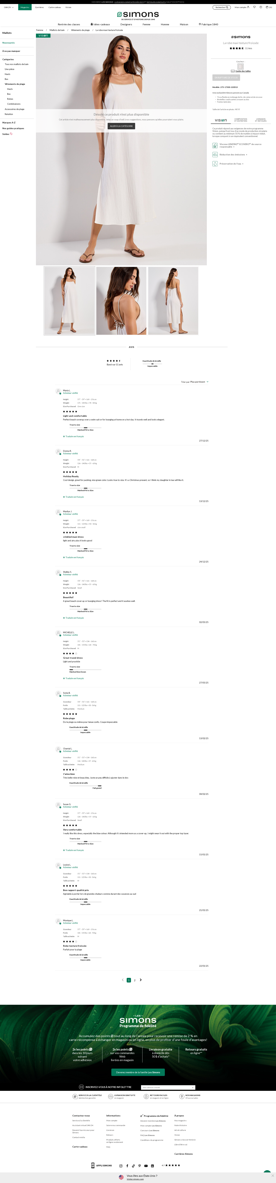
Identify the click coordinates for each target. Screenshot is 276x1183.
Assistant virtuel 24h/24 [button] (82, 1125)
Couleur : (240, 61)
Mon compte (240, 7)
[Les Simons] (138, 1019)
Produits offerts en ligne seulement (114, 1141)
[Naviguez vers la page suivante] (140, 980)
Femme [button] (146, 24)
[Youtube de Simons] (146, 1166)
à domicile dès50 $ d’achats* (160, 1053)
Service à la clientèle (81, 1120)
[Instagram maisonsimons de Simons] (121, 1166)
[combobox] (194, 382)
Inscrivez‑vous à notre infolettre (108, 1087)
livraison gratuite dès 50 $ (129, 2)
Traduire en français (74, 436)
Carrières (39, 7)
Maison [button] (184, 24)
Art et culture (180, 1130)
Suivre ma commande (115, 1125)
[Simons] (241, 37)
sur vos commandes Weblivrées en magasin (122, 1055)
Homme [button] (165, 24)
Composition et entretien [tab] (240, 120)
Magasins (25, 7)
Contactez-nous (81, 1115)
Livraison (110, 1130)
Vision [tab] (221, 120)
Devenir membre (153, 1121)
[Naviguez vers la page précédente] (122, 980)
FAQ (108, 1147)
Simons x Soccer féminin (185, 1140)
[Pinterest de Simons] (139, 1166)
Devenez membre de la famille (138, 1072)
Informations (113, 1115)
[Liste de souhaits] (254, 7)
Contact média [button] (78, 1137)
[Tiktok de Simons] (133, 1166)
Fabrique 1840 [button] (210, 24)
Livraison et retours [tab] (260, 120)
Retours (109, 1135)
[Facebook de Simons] (127, 1166)
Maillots (7, 32)
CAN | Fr (7, 7)
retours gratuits (156, 2)
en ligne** (196, 1051)
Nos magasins (180, 1120)
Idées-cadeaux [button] (101, 24)
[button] (222, 8)
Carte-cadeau (55, 7)
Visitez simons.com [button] (135, 1179)
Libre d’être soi (180, 1144)
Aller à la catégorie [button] (121, 126)
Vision (68, 7)
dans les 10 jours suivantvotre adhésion (82, 1055)
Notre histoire (180, 1125)
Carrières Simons (183, 1153)
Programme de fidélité (138, 1026)
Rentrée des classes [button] (69, 24)
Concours (149, 1130)
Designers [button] (126, 24)
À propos (179, 1115)
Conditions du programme (151, 1140)
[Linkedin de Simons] (152, 1166)
